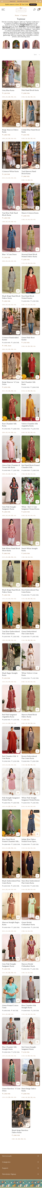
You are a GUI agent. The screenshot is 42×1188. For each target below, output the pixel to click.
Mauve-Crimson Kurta (30, 213)
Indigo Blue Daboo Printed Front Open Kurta (29, 841)
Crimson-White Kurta (10, 171)
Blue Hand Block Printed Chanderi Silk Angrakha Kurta (10, 841)
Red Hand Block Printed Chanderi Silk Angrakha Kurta (31, 467)
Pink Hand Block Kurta (30, 90)
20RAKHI (33, 4)
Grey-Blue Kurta (8, 90)
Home (17, 15)
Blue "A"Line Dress (9, 254)
